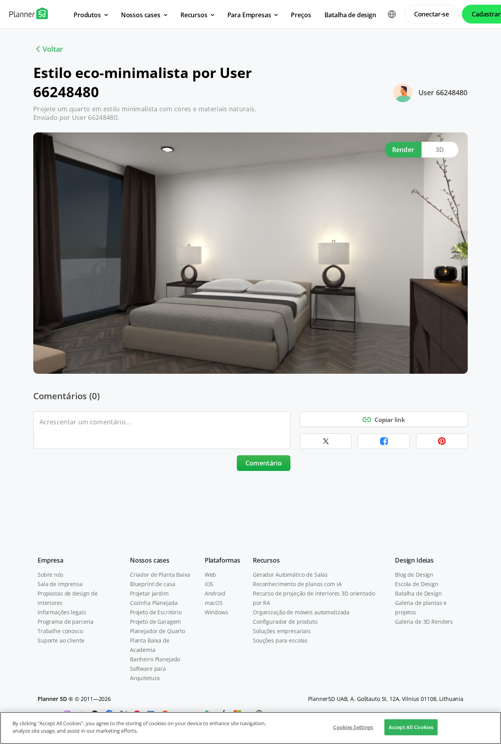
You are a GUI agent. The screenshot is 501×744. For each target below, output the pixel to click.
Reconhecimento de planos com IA (297, 584)
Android (215, 593)
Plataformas (222, 560)
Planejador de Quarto (157, 631)
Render (403, 149)
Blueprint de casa (152, 584)
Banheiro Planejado (155, 659)
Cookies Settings (353, 727)
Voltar (53, 49)
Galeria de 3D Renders (424, 621)
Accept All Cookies (411, 727)
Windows (216, 612)
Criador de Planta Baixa (160, 574)
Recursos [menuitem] (193, 15)
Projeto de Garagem (155, 621)
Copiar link (390, 420)
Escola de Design (416, 584)
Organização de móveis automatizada (301, 612)
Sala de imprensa (60, 584)
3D (440, 149)
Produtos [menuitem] (87, 15)
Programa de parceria (66, 621)
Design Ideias (414, 560)
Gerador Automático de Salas (290, 574)
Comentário (263, 463)
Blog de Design (414, 574)
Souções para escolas (280, 640)
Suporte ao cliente (61, 640)
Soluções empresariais (282, 631)
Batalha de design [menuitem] (350, 15)
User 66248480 (442, 92)
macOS (214, 602)
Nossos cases (149, 560)
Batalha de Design (418, 593)
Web (210, 574)
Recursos (266, 560)
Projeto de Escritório (156, 612)
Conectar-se (431, 14)
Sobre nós (50, 574)
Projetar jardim (149, 593)
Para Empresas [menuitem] (249, 15)
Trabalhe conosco (60, 631)
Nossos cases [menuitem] (140, 15)
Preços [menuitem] (301, 15)
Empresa (50, 560)
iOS (209, 584)
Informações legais (62, 612)
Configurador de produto (285, 621)
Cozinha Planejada (154, 602)
